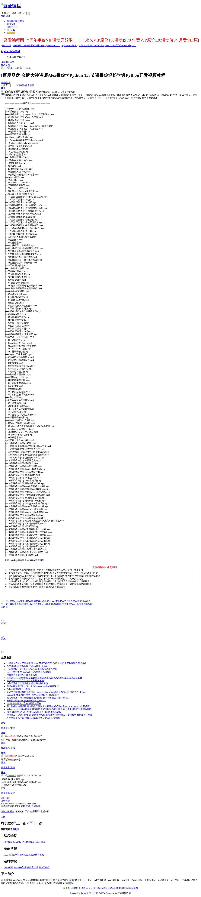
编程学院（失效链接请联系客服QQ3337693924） (36, 45)
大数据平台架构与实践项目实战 (22, 675)
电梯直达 (5, 85)
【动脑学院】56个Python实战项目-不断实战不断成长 (32, 669)
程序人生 (11, 30)
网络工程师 (44, 867)
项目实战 (11, 24)
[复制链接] (6, 82)
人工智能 (8, 855)
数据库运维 (32, 867)
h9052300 (11, 775)
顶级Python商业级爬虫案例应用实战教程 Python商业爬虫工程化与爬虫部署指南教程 (50, 601)
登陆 (3, 16)
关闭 (3, 817)
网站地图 (133, 888)
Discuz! (84, 893)
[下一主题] (25, 68)
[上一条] (20, 823)
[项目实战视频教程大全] (11, 5)
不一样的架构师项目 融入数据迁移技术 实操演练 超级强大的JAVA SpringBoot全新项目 (48, 706)
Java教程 (17, 842)
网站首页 (15, 21)
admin (10, 91)
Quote (21, 804)
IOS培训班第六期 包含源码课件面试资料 (26, 700)
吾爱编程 (121, 888)
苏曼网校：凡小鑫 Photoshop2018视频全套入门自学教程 (33, 718)
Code (27, 804)
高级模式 (5, 801)
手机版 (97, 888)
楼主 (3, 88)
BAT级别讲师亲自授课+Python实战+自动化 (27, 666)
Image (11, 804)
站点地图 (111, 888)
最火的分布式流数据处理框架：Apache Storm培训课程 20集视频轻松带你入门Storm (46, 692)
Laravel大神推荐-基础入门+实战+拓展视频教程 (29, 672)
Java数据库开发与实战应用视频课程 (24, 703)
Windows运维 (20, 867)
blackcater (11, 736)
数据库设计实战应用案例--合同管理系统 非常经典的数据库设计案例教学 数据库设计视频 (49, 715)
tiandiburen (12, 756)
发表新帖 (5, 65)
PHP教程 (8, 842)
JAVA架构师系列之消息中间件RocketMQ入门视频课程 (33, 695)
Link (16, 804)
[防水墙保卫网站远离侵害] (127, 888)
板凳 (3, 753)
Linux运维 (8, 867)
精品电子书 (12, 27)
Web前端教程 (28, 842)
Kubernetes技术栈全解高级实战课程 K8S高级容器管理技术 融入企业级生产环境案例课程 (49, 709)
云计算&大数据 (20, 855)
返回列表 (5, 798)
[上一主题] (13, 68)
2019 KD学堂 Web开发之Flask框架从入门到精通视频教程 (34, 712)
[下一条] (36, 823)
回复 (42, 560)
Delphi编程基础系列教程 (18, 689)
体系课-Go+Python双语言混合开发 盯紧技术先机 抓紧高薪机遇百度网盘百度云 (44, 678)
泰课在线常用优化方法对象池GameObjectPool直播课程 (33, 686)
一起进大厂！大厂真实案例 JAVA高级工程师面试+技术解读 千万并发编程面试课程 (46, 663)
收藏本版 (7, 62)
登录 (28, 806)
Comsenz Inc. (112, 893)
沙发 (3, 733)
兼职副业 (11, 32)
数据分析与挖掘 (36, 855)
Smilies (33, 804)
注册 (8, 16)
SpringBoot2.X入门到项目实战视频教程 (25, 680)
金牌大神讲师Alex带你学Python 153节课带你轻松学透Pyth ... (107, 45)
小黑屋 (103, 888)
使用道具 (5, 728)
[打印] (4, 68)
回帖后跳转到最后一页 (38, 811)
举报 (12, 728)
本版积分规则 (7, 811)
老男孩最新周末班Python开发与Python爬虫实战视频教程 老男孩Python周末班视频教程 (51, 604)
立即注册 (36, 806)
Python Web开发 (69, 45)
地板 (3, 772)
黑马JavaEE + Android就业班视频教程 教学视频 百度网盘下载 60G (38, 698)
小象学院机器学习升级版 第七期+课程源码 (27, 683)
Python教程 (40, 842)
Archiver (89, 888)
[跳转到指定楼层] (25, 85)
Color (5, 804)
